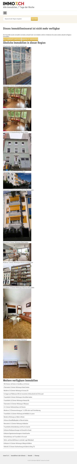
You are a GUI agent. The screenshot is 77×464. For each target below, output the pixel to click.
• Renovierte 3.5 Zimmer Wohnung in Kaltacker (15, 423)
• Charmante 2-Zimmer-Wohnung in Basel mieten (16, 387)
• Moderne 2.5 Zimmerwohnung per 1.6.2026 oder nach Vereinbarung (21, 410)
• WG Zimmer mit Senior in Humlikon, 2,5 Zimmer (16, 384)
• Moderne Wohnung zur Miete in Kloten (13, 417)
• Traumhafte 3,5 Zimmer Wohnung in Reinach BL (16, 400)
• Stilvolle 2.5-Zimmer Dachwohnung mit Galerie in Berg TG (19, 447)
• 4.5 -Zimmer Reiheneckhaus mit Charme (14, 407)
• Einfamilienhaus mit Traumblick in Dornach (15, 437)
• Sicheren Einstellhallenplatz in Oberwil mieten (15, 420)
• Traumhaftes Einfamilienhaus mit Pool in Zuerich (16, 427)
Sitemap (37, 455)
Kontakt (30, 455)
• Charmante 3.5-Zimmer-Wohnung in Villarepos (16, 404)
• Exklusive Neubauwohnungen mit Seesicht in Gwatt (17, 430)
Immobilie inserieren (30, 39)
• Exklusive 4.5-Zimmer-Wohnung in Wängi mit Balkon (17, 443)
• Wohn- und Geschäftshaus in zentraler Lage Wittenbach (18, 440)
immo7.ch (6, 455)
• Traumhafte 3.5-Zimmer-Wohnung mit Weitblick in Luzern (19, 414)
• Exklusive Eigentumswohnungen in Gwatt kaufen (16, 433)
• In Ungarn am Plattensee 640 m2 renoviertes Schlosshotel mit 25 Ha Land (23, 394)
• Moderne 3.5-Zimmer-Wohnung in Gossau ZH (15, 390)
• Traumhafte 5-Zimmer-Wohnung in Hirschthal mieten (17, 397)
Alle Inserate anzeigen (12, 39)
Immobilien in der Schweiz (18, 455)
